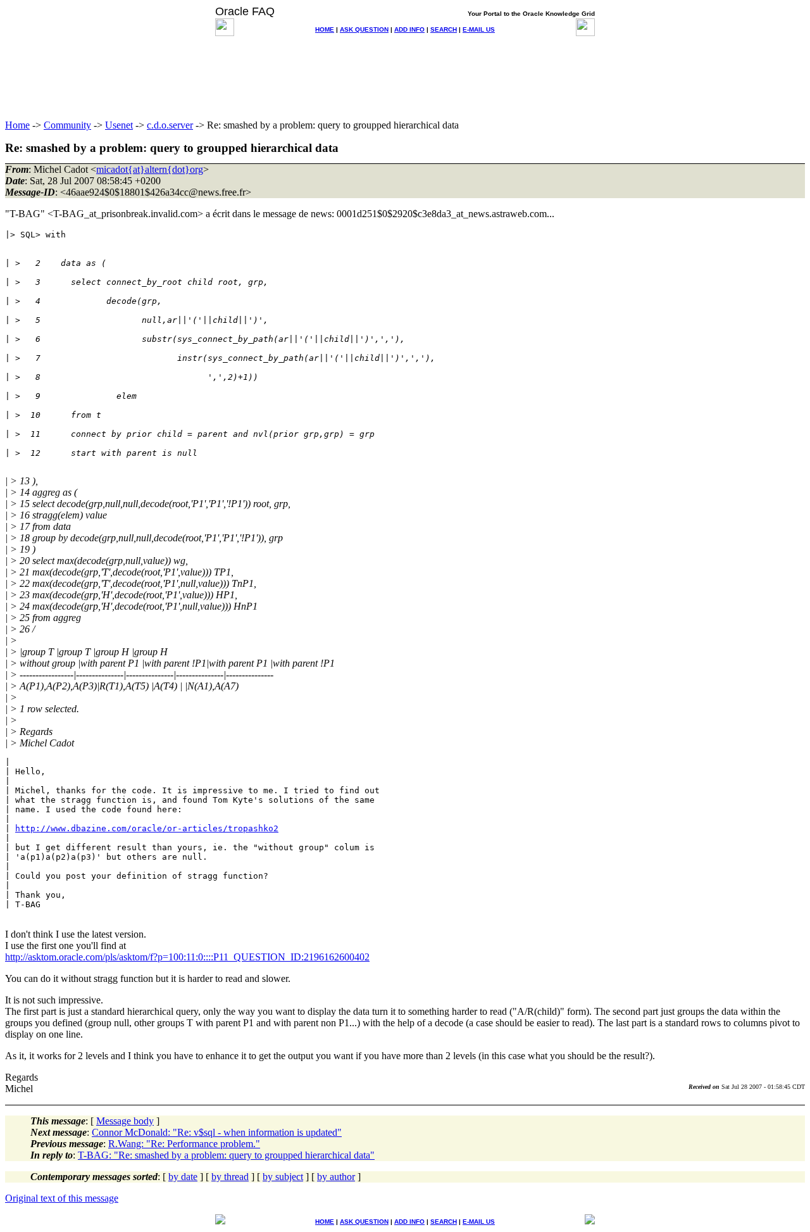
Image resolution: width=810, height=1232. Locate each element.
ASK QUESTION (364, 29)
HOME (324, 29)
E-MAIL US (479, 29)
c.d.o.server (170, 125)
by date (182, 1176)
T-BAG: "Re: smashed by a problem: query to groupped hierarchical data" (226, 1155)
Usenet (119, 125)
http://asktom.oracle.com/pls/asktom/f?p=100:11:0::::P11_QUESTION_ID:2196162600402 (187, 957)
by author (336, 1176)
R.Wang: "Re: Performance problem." (184, 1143)
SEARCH (443, 29)
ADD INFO (409, 29)
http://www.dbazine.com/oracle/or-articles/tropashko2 (146, 828)
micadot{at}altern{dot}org (149, 169)
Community (67, 125)
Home (17, 125)
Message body (125, 1121)
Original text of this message (61, 1198)
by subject (283, 1176)
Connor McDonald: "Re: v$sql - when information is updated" (217, 1132)
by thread (230, 1176)
